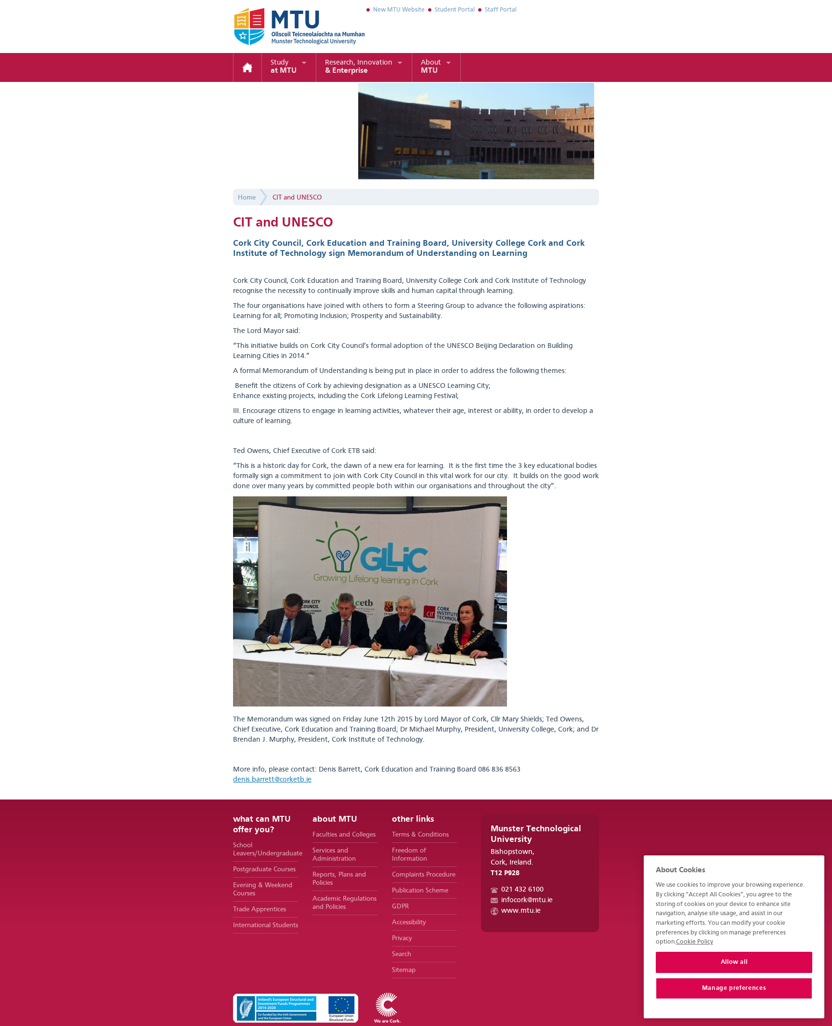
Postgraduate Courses (264, 869)
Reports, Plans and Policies (339, 878)
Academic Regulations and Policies (344, 902)
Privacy (402, 938)
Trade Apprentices (259, 909)
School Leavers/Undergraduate (265, 849)
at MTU (284, 67)
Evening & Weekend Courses (262, 889)
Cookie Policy (694, 942)
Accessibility (409, 922)
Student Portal (455, 10)
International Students (265, 925)
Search (401, 954)
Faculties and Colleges (344, 834)
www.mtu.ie (521, 911)
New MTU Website (399, 10)
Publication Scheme (420, 890)
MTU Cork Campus (287, 26)
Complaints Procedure (423, 874)
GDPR (400, 906)
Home (247, 67)
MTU (431, 67)
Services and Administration (334, 854)
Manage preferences (734, 988)
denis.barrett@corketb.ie (272, 780)
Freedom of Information (409, 854)
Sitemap (404, 970)
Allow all (734, 962)
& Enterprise (358, 67)
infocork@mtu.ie (527, 900)
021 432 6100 (522, 889)
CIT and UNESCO (297, 197)
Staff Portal (501, 10)
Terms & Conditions (420, 834)
